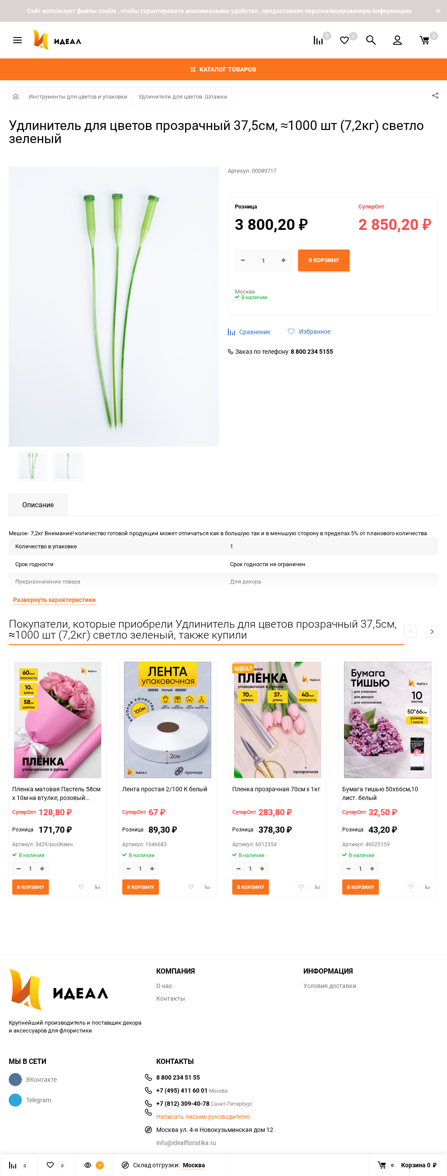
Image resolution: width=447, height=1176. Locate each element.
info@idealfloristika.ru (186, 1142)
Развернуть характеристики (54, 599)
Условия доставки (329, 986)
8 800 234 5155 (312, 352)
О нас (164, 986)
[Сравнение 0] (318, 40)
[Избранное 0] (344, 40)
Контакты (170, 998)
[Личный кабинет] (397, 40)
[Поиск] (371, 40)
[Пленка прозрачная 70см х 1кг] (277, 721)
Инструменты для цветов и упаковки (78, 96)
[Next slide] (432, 631)
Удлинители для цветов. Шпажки (182, 96)
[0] (424, 40)
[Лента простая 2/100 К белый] (167, 721)
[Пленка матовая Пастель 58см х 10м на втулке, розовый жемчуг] (57, 721)
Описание (38, 504)
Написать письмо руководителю (203, 1117)
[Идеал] (76, 988)
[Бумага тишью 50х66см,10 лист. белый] (387, 721)
